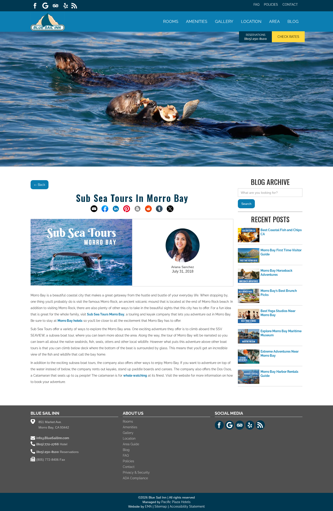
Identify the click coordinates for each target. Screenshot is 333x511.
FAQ (256, 4)
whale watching (135, 375)
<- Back (39, 184)
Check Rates (288, 37)
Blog (293, 21)
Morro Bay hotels (70, 320)
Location (251, 21)
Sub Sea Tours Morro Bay (105, 314)
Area (274, 21)
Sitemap (161, 506)
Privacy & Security (136, 472)
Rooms (170, 21)
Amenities (196, 21)
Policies (271, 4)
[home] (48, 21)
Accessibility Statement (187, 506)
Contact (290, 4)
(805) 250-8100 (255, 38)
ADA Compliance (135, 478)
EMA (148, 506)
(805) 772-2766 (47, 444)
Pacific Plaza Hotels (176, 502)
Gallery (224, 21)
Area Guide (131, 444)
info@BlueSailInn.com (52, 438)
